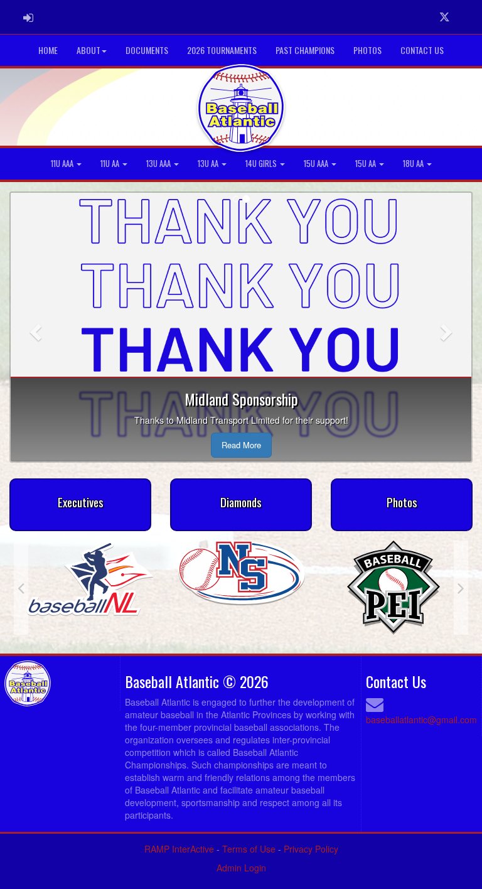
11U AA (110, 164)
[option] (218, 574)
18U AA (414, 164)
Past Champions (305, 50)
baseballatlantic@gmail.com (421, 719)
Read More (241, 445)
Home (48, 50)
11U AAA (63, 164)
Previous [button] (21, 588)
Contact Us (422, 50)
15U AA (366, 164)
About (88, 50)
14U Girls (262, 164)
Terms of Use (249, 849)
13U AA (209, 164)
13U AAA (159, 164)
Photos (367, 50)
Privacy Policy (311, 849)
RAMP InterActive (179, 849)
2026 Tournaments (222, 50)
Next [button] (461, 588)
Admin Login (241, 867)
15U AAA (317, 164)
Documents (147, 50)
